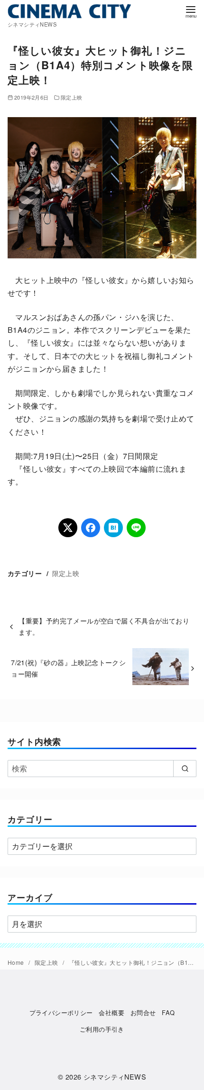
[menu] (190, 11)
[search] (184, 768)
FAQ (168, 1012)
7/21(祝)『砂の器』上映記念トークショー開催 (68, 667)
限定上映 (72, 97)
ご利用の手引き (102, 1029)
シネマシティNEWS (114, 1076)
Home (17, 962)
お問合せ (143, 1012)
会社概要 (111, 1012)
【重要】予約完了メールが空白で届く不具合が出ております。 (104, 626)
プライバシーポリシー (61, 1012)
